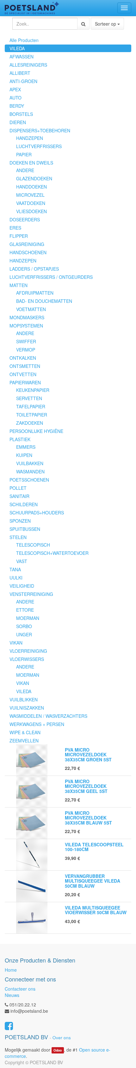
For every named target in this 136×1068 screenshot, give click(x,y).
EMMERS (25, 447)
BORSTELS (21, 114)
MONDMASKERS (26, 317)
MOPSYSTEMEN (26, 325)
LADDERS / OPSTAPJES (34, 269)
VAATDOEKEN (30, 203)
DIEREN (17, 122)
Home (11, 970)
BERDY (16, 106)
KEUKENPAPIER (32, 390)
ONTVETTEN (22, 374)
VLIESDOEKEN (31, 211)
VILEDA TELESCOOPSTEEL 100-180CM (94, 846)
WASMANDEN (30, 471)
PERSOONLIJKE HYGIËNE (36, 431)
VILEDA (17, 48)
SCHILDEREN (23, 504)
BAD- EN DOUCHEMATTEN (44, 301)
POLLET (18, 488)
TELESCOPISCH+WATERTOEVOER (52, 553)
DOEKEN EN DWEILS (31, 162)
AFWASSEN (21, 56)
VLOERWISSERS (26, 659)
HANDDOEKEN (31, 186)
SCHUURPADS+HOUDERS (36, 512)
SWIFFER (26, 341)
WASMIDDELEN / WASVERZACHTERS (48, 716)
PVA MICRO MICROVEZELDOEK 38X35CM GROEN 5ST (88, 755)
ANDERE (25, 170)
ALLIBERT (19, 73)
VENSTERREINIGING (31, 594)
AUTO (15, 97)
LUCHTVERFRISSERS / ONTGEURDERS (51, 277)
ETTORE (25, 610)
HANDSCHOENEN (27, 252)
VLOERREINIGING (28, 651)
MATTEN (18, 285)
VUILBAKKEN (29, 463)
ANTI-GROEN (23, 81)
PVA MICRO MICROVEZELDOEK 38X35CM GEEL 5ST (86, 786)
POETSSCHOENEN (29, 480)
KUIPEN (24, 455)
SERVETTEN (29, 398)
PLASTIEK (19, 439)
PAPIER (24, 154)
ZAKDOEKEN (29, 423)
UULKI (15, 577)
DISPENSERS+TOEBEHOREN (39, 130)
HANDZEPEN (29, 138)
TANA (15, 569)
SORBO (24, 626)
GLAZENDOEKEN (34, 178)
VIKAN (15, 642)
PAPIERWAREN (25, 382)
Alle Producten (24, 40)
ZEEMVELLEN (24, 740)
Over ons (62, 1038)
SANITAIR (19, 496)
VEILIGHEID (21, 586)
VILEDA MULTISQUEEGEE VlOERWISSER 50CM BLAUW (96, 909)
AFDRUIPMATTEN (34, 293)
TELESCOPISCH (33, 545)
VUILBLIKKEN (23, 699)
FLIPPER (18, 236)
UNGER (24, 634)
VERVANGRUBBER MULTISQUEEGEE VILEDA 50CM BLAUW (92, 881)
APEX (15, 89)
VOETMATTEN (31, 309)
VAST (21, 561)
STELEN (18, 537)
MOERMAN (27, 618)
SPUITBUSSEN (24, 529)
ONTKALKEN (22, 358)
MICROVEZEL (30, 195)
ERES (15, 228)
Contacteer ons (20, 989)
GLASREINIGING (26, 244)
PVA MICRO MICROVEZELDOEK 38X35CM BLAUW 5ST (88, 818)
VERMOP (25, 349)
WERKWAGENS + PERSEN (36, 724)
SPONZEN (20, 521)
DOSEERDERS (24, 219)
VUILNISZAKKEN (26, 708)
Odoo (57, 1050)
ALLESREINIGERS (28, 65)
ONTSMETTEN (24, 366)
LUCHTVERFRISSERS (39, 146)
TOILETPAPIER (31, 414)
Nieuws (12, 995)
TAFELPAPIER (30, 406)
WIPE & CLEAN (24, 732)
